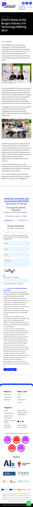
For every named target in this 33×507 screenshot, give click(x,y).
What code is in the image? (11, 277)
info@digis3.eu (8, 220)
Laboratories (8, 397)
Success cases (21, 400)
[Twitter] (26, 3)
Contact (20, 402)
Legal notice (5, 505)
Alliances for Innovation (7, 426)
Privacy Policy (22, 343)
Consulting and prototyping (8, 417)
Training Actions (9, 413)
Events (19, 394)
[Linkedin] (30, 3)
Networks (7, 400)
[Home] (9, 6)
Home (3, 16)
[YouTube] (23, 3)
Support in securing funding (9, 422)
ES (28, 7)
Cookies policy (19, 505)
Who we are (7, 394)
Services (6, 410)
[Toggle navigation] (22, 8)
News (8, 16)
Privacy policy (11, 505)
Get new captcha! (4, 275)
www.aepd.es (8, 362)
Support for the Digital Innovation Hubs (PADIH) (23, 413)
